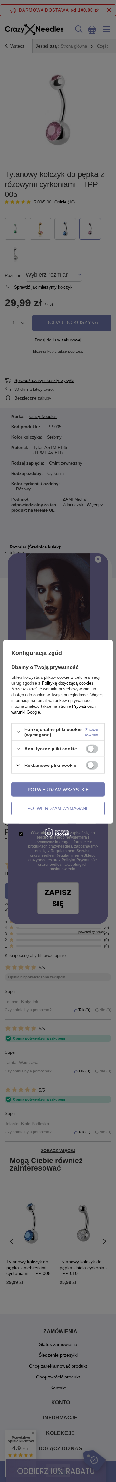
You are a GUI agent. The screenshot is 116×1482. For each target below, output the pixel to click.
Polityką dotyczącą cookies (67, 682)
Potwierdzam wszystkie (58, 789)
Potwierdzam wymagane (58, 808)
